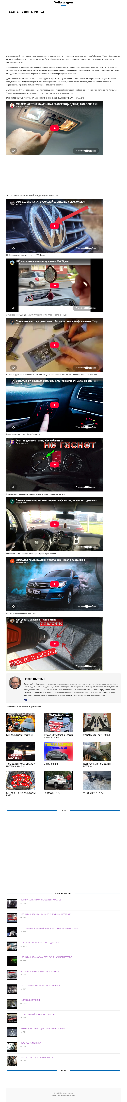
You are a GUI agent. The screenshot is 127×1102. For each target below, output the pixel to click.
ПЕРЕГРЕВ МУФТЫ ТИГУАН (31, 1043)
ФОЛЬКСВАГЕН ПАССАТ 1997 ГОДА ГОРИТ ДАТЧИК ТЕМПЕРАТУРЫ (47, 957)
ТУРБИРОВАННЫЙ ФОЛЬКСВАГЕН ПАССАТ (37, 1014)
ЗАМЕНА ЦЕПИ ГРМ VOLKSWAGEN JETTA (36, 1057)
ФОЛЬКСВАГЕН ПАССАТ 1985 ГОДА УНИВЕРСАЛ (39, 971)
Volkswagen (63, 2)
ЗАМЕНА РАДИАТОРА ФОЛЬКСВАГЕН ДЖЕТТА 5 (39, 943)
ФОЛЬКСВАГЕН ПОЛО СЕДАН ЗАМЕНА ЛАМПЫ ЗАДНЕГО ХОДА (45, 914)
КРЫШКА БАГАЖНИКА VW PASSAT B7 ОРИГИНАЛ (40, 985)
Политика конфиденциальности (63, 1095)
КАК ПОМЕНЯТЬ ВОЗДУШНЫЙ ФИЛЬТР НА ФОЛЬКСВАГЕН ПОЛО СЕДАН (49, 928)
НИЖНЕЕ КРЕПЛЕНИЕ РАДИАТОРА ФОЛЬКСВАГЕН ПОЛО (43, 1028)
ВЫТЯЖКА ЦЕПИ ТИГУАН (30, 1000)
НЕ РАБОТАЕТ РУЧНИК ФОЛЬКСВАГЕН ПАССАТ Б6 (40, 900)
